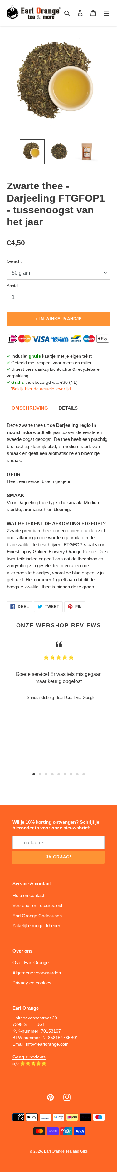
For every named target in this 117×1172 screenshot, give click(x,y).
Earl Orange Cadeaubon (37, 915)
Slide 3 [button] (46, 774)
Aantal (12, 285)
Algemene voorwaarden (36, 972)
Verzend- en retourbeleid (37, 905)
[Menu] (106, 13)
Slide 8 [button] (77, 774)
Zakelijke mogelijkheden (36, 925)
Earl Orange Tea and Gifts (66, 1151)
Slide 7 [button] (71, 774)
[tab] (34, 774)
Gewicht (14, 261)
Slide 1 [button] (34, 774)
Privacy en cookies (31, 982)
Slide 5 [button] (59, 774)
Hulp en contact (28, 895)
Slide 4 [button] (52, 774)
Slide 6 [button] (65, 774)
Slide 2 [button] (40, 774)
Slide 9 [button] (83, 774)
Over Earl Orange (30, 962)
